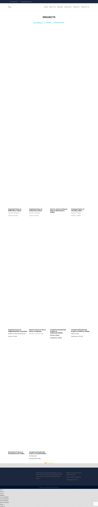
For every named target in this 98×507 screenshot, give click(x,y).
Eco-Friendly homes (4, 498)
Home (46, 7)
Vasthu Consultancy (4, 502)
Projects (76, 7)
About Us (52, 7)
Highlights (68, 7)
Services (60, 7)
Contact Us (85, 7)
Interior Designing (4, 500)
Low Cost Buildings (4, 497)
